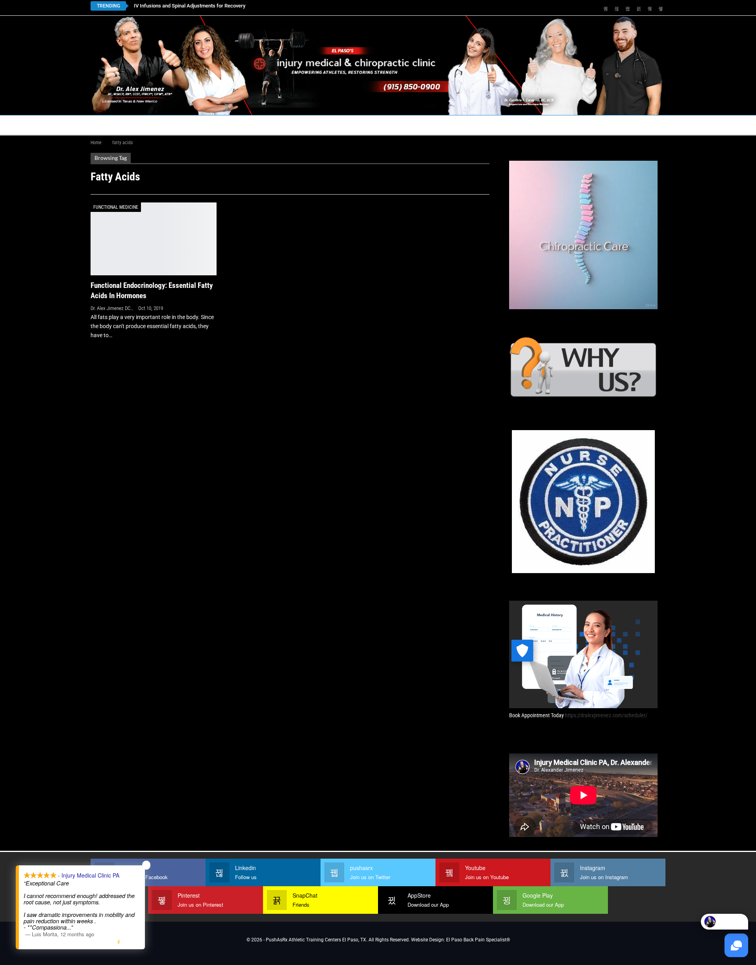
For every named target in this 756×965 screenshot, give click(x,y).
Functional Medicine (115, 207)
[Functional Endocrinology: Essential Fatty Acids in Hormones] (154, 238)
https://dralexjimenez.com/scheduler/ (606, 715)
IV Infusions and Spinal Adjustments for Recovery (189, 6)
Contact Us (265, 124)
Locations (212, 124)
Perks (363, 124)
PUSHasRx (460, 124)
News (552, 124)
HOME (103, 124)
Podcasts (510, 124)
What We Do (402, 124)
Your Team (325, 124)
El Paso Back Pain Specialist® (478, 940)
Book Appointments (154, 124)
